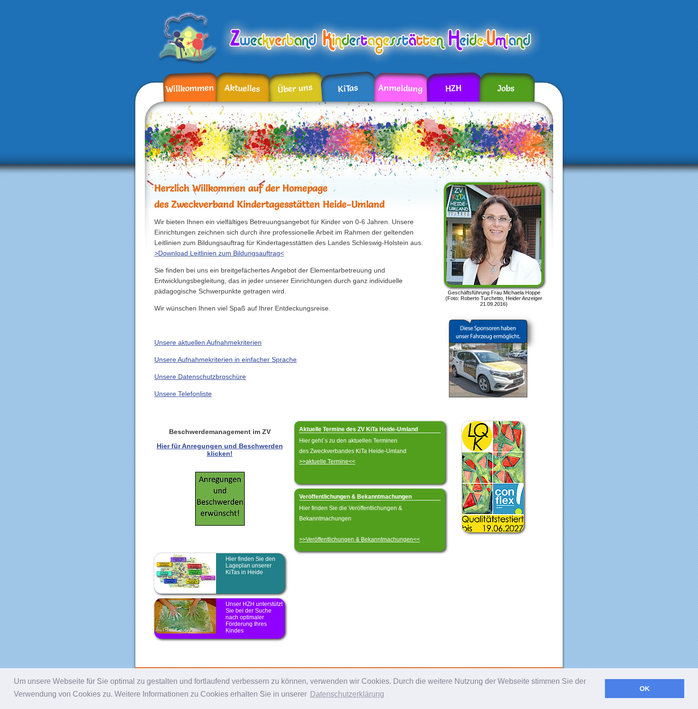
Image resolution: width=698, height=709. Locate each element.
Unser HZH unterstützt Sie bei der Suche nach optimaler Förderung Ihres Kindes (254, 617)
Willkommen (190, 88)
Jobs (506, 88)
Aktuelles (242, 88)
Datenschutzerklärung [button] (347, 694)
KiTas (347, 88)
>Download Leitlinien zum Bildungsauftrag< (219, 253)
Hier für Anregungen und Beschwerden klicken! (220, 449)
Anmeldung (400, 88)
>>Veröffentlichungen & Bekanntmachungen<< (359, 539)
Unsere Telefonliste (183, 393)
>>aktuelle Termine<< (327, 461)
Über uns (294, 88)
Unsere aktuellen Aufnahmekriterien (208, 342)
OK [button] (645, 688)
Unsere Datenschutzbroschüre (200, 376)
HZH (453, 88)
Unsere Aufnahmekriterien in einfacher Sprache (225, 359)
